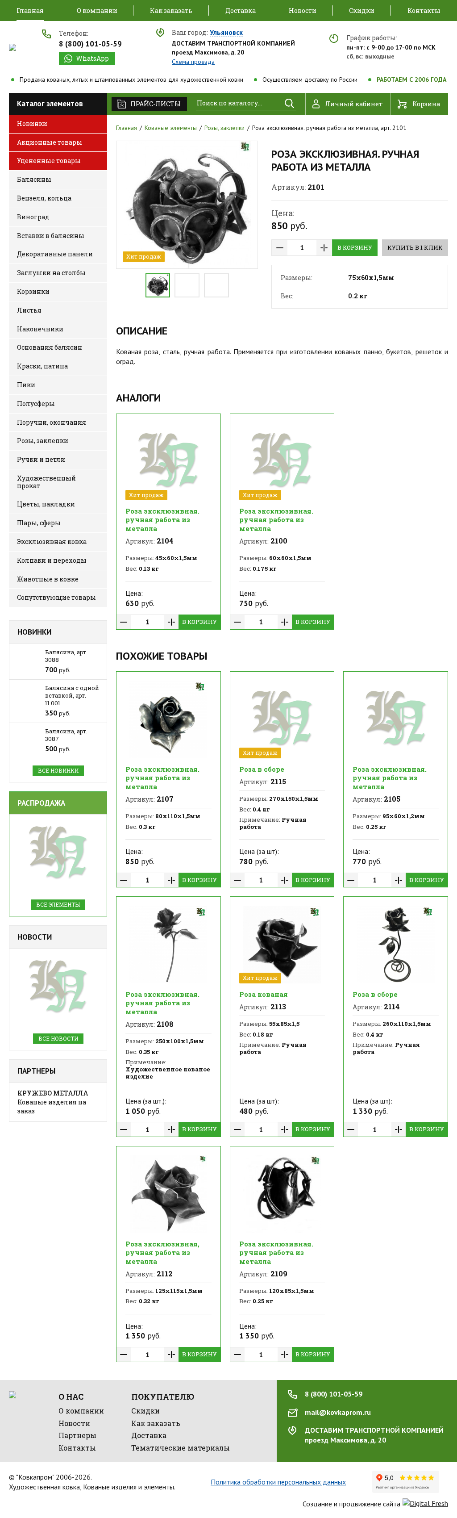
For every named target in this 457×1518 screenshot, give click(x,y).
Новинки (34, 632)
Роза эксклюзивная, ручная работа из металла (162, 1252)
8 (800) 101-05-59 (90, 44)
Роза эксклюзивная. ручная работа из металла (162, 519)
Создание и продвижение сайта (351, 1503)
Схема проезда (193, 62)
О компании (81, 1410)
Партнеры (36, 1071)
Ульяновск (226, 33)
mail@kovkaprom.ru (338, 1412)
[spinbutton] (302, 248)
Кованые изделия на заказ (52, 1102)
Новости (34, 937)
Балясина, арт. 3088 (66, 656)
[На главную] (12, 47)
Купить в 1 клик (415, 247)
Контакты (77, 1447)
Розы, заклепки (224, 128)
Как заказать (155, 1423)
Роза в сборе (261, 769)
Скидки (145, 1410)
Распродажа (41, 803)
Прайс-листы (155, 104)
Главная (126, 128)
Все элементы (58, 904)
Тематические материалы (180, 1447)
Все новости (58, 1038)
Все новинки (58, 770)
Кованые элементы (171, 128)
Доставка (148, 1435)
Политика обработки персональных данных (278, 1481)
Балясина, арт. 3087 (66, 735)
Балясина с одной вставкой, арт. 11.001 (72, 695)
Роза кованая (263, 994)
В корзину (354, 247)
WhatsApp (92, 58)
